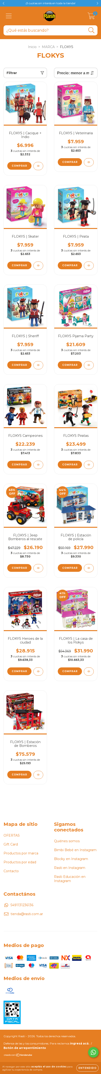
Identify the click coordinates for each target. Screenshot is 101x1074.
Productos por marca (21, 853)
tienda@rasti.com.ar (27, 914)
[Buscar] (91, 30)
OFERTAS (12, 835)
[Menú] (9, 16)
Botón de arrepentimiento (25, 1048)
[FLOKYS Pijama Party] (89, 365)
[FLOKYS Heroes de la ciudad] (38, 671)
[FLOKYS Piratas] (89, 465)
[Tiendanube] (18, 1055)
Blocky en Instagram (71, 859)
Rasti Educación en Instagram (69, 879)
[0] (91, 17)
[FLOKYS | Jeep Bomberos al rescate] (38, 568)
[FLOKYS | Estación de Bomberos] (38, 775)
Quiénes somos (67, 841)
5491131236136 (22, 905)
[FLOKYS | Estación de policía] (89, 568)
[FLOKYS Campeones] (38, 465)
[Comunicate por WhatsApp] (93, 1052)
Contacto (11, 871)
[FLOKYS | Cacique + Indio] (38, 166)
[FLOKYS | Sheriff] (38, 365)
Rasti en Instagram (69, 868)
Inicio (32, 47)
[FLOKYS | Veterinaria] (89, 162)
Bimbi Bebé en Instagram (75, 850)
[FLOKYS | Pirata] (89, 266)
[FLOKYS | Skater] (38, 266)
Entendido (87, 1068)
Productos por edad (20, 862)
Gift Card (11, 844)
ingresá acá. (79, 1043)
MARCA (48, 47)
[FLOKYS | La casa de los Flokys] (89, 671)
